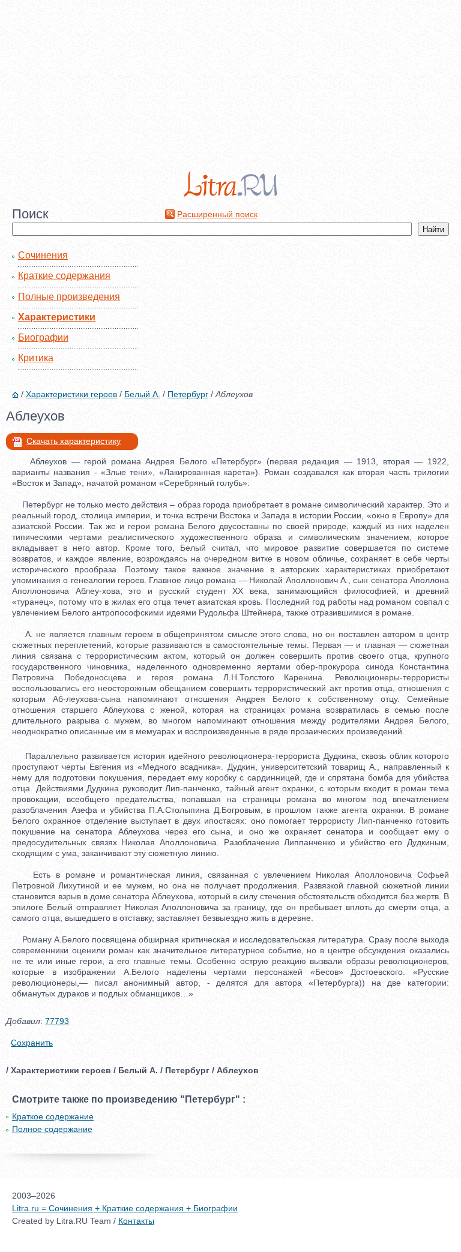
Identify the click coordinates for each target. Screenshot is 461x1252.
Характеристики (56, 317)
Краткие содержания (64, 276)
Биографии (43, 337)
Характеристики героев (71, 394)
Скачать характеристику (73, 441)
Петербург (187, 394)
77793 (57, 1021)
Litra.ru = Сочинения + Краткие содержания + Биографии (125, 1208)
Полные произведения (69, 297)
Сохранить (32, 1042)
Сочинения (43, 255)
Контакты (136, 1221)
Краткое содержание (53, 1116)
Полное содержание (52, 1129)
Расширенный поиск (217, 214)
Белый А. (142, 394)
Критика (35, 358)
